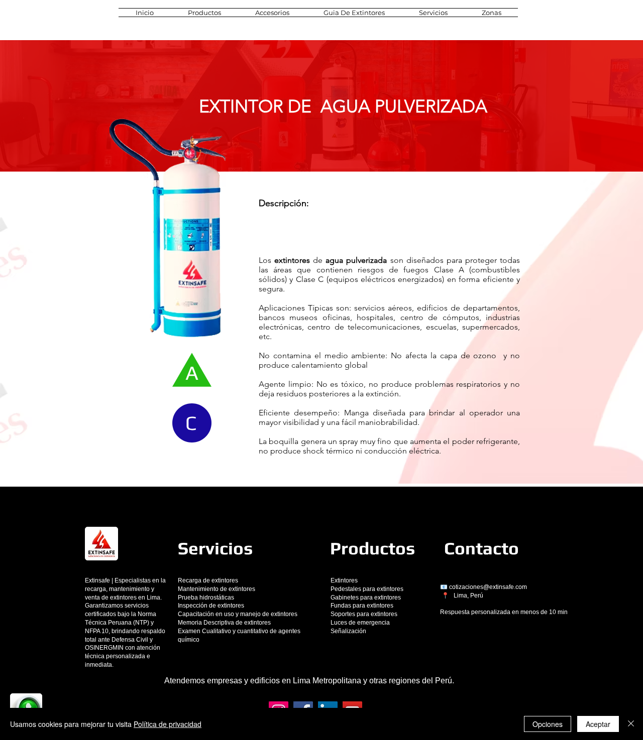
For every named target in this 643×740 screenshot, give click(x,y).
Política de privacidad (167, 724)
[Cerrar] (631, 724)
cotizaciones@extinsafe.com (488, 586)
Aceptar (598, 724)
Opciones (547, 724)
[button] (204, 13)
